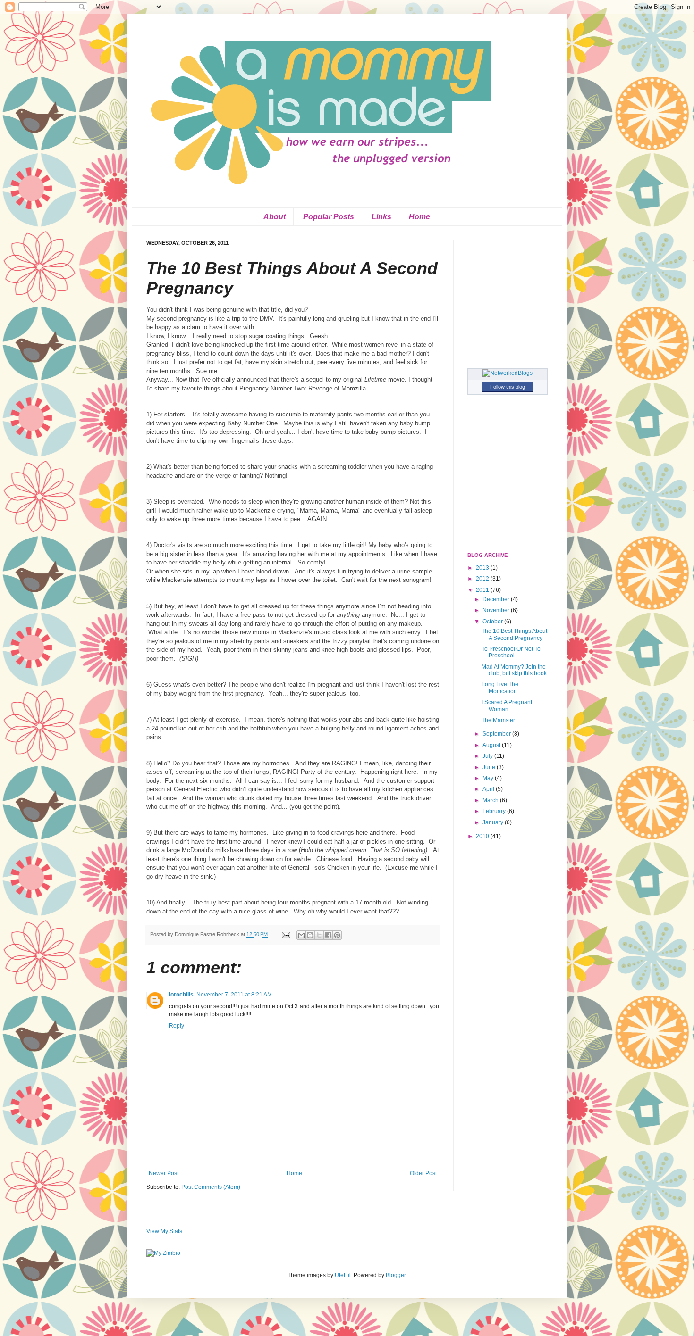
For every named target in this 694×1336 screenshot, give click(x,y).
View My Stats (164, 1231)
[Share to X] (319, 935)
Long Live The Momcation (500, 687)
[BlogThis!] (310, 935)
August (492, 745)
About (274, 217)
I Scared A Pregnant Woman (507, 705)
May (488, 778)
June (489, 767)
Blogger (396, 1275)
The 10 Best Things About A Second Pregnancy (514, 634)
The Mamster (498, 720)
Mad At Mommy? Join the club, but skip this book (514, 670)
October (493, 621)
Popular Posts (328, 217)
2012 (483, 578)
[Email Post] (285, 934)
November (496, 610)
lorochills (181, 994)
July (488, 756)
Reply (176, 1025)
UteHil (343, 1275)
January (493, 822)
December (496, 599)
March (491, 800)
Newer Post (163, 1173)
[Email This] (301, 935)
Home (419, 217)
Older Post (423, 1173)
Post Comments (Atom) (210, 1187)
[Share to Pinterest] (337, 935)
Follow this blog (507, 387)
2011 (483, 590)
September (497, 733)
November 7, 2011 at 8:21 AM (234, 994)
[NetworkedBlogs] (507, 373)
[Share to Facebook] (328, 935)
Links (381, 217)
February (494, 811)
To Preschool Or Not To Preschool (511, 652)
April (489, 789)
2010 (483, 836)
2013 (483, 567)
